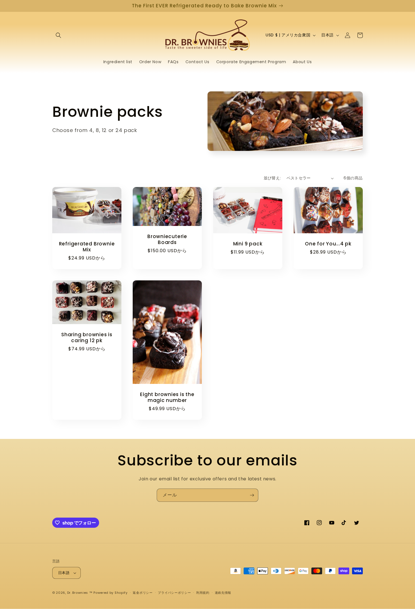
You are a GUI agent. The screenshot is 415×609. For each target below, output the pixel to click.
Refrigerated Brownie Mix (87, 247)
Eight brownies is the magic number (167, 397)
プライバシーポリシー (174, 592)
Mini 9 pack (248, 244)
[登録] (252, 495)
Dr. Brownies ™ (80, 592)
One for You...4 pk (328, 244)
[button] (58, 35)
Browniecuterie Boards (167, 239)
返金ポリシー (142, 592)
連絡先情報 (223, 592)
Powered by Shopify (110, 592)
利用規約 (202, 592)
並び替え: (272, 178)
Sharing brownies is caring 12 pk (86, 338)
